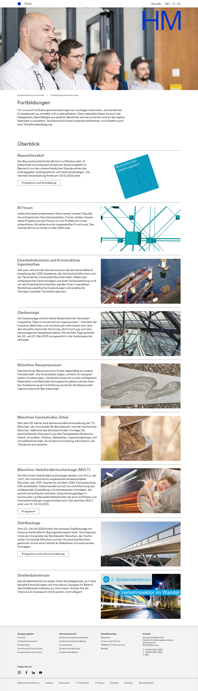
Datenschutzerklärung (28, 683)
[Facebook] (26, 672)
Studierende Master (68, 652)
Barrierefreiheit (146, 683)
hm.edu (156, 3)
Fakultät (21, 637)
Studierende (23, 645)
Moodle (104, 648)
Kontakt (114, 683)
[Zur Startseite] (19, 4)
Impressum (64, 683)
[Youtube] (40, 672)
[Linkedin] (33, 672)
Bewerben (106, 637)
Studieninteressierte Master (72, 641)
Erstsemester (65, 645)
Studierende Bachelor (69, 648)
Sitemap (128, 683)
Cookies (49, 683)
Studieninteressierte (27, 641)
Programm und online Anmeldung (43, 553)
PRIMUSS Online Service (113, 645)
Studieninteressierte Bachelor (73, 637)
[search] (173, 3)
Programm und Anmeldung (39, 182)
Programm (28, 511)
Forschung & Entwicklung (29, 648)
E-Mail (146, 654)
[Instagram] (19, 672)
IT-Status (99, 683)
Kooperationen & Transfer (29, 652)
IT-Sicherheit (82, 683)
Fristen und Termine (110, 641)
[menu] (179, 4)
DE (167, 3)
